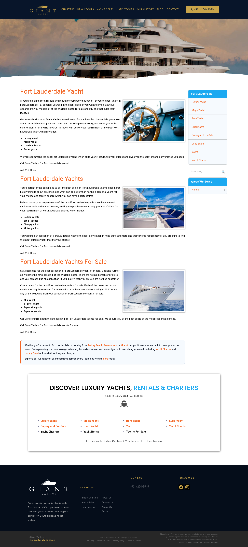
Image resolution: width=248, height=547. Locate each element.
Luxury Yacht (32, 353)
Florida (195, 189)
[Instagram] (187, 487)
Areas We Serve (104, 541)
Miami (124, 345)
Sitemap (90, 541)
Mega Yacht (198, 110)
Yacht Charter (163, 349)
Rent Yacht (198, 118)
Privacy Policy (118, 541)
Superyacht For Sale (202, 135)
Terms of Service (134, 541)
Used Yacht (198, 143)
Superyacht (198, 127)
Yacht (195, 152)
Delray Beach (95, 345)
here (105, 358)
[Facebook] (181, 487)
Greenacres (110, 345)
